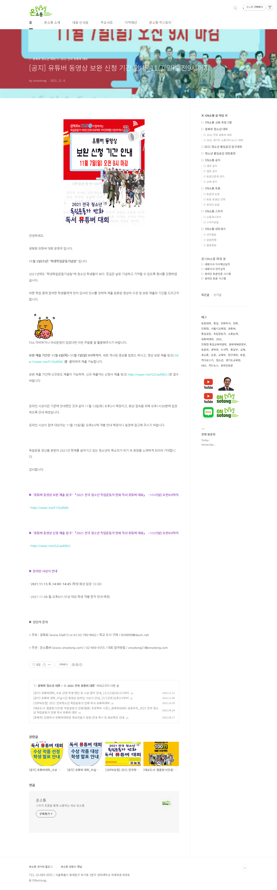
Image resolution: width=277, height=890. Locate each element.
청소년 (219, 360)
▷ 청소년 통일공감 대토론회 (218, 153)
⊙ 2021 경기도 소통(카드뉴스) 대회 (223, 140)
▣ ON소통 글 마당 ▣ (214, 115)
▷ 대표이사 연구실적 (213, 269)
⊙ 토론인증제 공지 (213, 176)
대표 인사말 (80, 22)
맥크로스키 (207, 360)
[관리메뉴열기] (270, 7)
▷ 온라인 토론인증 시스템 (216, 274)
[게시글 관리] (49, 665)
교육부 (222, 355)
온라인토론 (227, 365)
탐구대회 (233, 355)
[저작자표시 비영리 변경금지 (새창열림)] (76, 664)
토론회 (205, 349)
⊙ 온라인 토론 (211, 204)
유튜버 (231, 328)
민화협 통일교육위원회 (214, 344)
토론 (242, 355)
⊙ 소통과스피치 (212, 217)
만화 (235, 323)
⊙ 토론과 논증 (211, 194)
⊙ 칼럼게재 (209, 240)
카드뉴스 (213, 365)
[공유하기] (44, 665)
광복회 (214, 349)
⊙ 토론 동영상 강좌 (214, 199)
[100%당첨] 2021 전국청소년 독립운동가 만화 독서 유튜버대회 (71, 703)
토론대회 (206, 323)
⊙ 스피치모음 (211, 222)
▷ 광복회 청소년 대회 (47, 686)
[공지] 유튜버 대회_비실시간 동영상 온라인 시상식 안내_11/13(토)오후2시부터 (81, 698)
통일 (216, 323)
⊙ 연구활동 (209, 234)
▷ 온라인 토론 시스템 (213, 278)
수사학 (224, 349)
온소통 (41, 800)
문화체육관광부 (237, 344)
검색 (235, 8)
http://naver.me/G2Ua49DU (147, 374)
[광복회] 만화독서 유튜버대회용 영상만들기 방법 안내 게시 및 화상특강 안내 (78, 717)
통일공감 (206, 334)
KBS (203, 365)
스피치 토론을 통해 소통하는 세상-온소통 (60, 805)
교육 (242, 349)
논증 (213, 355)
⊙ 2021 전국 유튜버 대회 (79, 686)
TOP (245, 868)
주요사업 (107, 22)
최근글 (205, 295)
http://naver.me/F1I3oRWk (50, 507)
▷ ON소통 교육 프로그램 (216, 122)
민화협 (205, 328)
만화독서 (226, 323)
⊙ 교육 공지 (210, 182)
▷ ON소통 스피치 (212, 211)
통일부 (234, 349)
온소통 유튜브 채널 (71, 866)
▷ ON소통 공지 (210, 160)
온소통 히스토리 (160, 22)
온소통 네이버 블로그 (41, 866)
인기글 (217, 295)
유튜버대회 (207, 339)
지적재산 (131, 22)
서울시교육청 (218, 328)
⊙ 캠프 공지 (210, 171)
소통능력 (233, 334)
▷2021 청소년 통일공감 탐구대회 (221, 147)
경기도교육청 (233, 360)
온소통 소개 (52, 22)
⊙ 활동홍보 (209, 245)
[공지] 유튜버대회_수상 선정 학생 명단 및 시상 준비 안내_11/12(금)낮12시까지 (81, 693)
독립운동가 (220, 334)
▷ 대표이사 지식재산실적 (215, 264)
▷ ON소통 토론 (210, 188)
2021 (219, 339)
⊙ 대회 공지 (210, 166)
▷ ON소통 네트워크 (213, 229)
